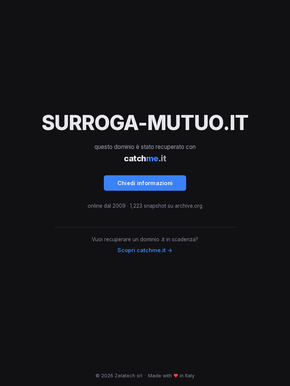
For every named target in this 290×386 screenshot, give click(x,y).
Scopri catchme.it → (145, 250)
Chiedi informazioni (145, 183)
